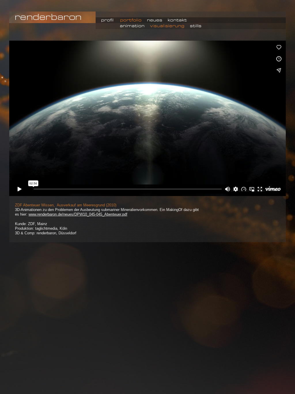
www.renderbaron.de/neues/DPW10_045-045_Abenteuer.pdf (78, 214)
